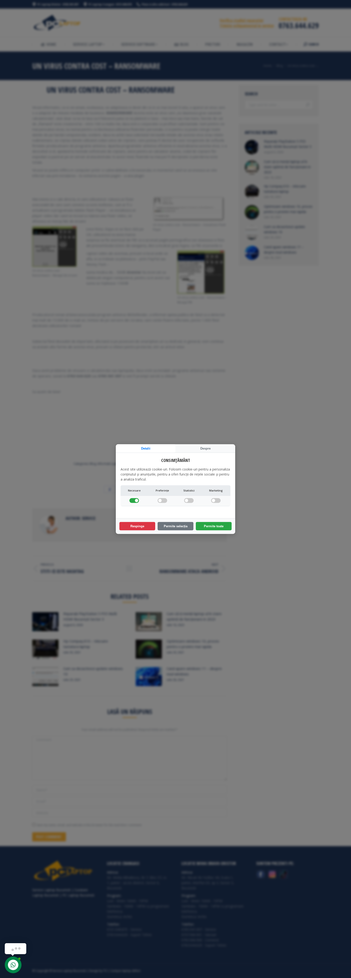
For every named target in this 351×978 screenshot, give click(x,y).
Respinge (137, 526)
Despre (205, 448)
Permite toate (213, 526)
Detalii (145, 448)
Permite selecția (175, 526)
